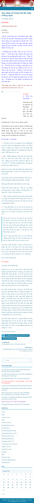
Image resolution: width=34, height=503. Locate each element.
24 (3, 487)
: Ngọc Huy (17, 499)
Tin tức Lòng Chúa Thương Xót (9, 444)
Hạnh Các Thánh (6, 457)
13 (17, 482)
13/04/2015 (5, 18)
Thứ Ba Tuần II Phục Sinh (9, 338)
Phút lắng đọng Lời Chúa (8, 425)
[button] (32, 8)
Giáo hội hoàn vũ (6, 428)
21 (21, 484)
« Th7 (3, 494)
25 (8, 487)
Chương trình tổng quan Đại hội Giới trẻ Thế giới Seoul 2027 (17, 385)
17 (3, 484)
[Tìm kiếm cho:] (17, 360)
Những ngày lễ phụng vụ (8, 438)
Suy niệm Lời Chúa (6, 422)
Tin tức (3, 412)
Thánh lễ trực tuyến (6, 449)
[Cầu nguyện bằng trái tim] (17, 6)
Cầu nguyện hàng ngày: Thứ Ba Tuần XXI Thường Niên (15, 404)
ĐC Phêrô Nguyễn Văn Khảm (9, 430)
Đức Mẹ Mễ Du (5, 462)
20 (17, 484)
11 (8, 482)
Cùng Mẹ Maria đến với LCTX (9, 433)
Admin (11, 18)
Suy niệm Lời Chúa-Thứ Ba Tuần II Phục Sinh (17, 335)
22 (25, 484)
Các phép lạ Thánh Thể (7, 441)
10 (3, 482)
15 (25, 482)
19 (12, 484)
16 (30, 482)
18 (8, 484)
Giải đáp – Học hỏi (6, 446)
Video (3, 420)
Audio (3, 414)
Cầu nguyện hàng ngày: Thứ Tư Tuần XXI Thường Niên (16, 378)
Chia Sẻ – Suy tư (6, 417)
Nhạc (3, 454)
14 (21, 482)
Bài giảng (4, 452)
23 (30, 484)
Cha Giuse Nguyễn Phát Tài (9, 460)
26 (12, 487)
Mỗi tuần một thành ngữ (8, 436)
